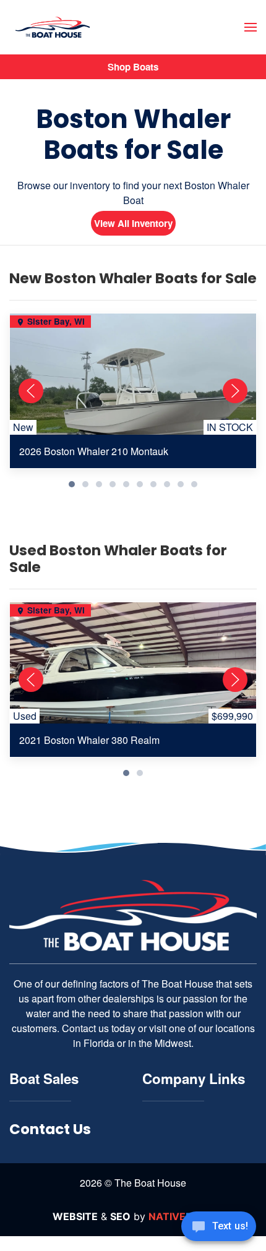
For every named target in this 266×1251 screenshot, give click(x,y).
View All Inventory (133, 223)
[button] (250, 27)
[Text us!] (218, 1227)
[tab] (72, 484)
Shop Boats (133, 67)
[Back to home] (52, 28)
